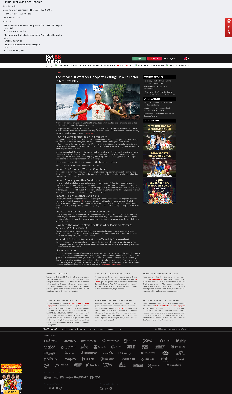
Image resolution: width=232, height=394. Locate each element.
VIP (121, 65)
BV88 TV (173, 65)
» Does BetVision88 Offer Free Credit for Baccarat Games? (158, 103)
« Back (58, 73)
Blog (120, 329)
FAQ (62, 329)
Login (139, 58)
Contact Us (72, 329)
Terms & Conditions (97, 329)
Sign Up (154, 58)
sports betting (91, 133)
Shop (130, 65)
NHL (81, 201)
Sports (74, 65)
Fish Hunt (97, 65)
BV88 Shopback (157, 65)
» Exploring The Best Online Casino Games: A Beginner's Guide (157, 82)
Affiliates (183, 65)
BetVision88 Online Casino (111, 265)
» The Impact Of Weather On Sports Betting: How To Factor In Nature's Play (159, 93)
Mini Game (143, 65)
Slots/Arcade (85, 65)
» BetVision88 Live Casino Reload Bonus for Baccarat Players (157, 109)
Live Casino (63, 65)
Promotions (109, 65)
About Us (111, 329)
